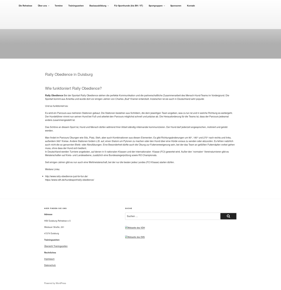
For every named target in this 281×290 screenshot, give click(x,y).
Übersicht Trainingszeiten (56, 246)
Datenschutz (50, 265)
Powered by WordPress (55, 283)
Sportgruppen (156, 5)
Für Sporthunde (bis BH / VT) (128, 5)
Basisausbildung (97, 5)
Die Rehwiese (25, 5)
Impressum (49, 258)
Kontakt (191, 5)
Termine (59, 5)
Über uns (42, 5)
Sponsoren (175, 5)
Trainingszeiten (76, 5)
